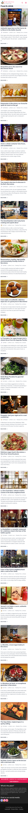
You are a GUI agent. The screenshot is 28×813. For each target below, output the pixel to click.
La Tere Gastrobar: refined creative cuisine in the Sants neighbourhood (13, 491)
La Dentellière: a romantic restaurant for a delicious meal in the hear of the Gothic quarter (13, 531)
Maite (5, 265)
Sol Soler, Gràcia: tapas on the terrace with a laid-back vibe (13, 761)
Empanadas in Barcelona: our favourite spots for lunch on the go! (14, 104)
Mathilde (6, 32)
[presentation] (14, 17)
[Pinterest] (7, 800)
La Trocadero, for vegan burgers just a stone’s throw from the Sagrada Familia (14, 339)
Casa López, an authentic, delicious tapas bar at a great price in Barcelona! (14, 300)
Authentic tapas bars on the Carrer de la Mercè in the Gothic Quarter (13, 29)
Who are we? (5, 779)
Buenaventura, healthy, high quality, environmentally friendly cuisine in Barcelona (13, 261)
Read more (4, 43)
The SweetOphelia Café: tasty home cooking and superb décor (13, 221)
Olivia (5, 225)
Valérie (5, 381)
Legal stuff (7, 809)
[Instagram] (4, 800)
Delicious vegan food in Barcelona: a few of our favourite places (13, 453)
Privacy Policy (14, 809)
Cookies (21, 809)
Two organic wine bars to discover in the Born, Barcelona (13, 183)
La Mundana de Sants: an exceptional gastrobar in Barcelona (13, 684)
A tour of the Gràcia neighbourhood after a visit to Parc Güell (13, 570)
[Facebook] (2, 800)
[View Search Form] (22, 2)
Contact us (12, 779)
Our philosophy (22, 779)
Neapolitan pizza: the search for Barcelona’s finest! (11, 67)
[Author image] (1, 32)
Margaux (6, 419)
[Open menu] (25, 2)
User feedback (14, 781)
